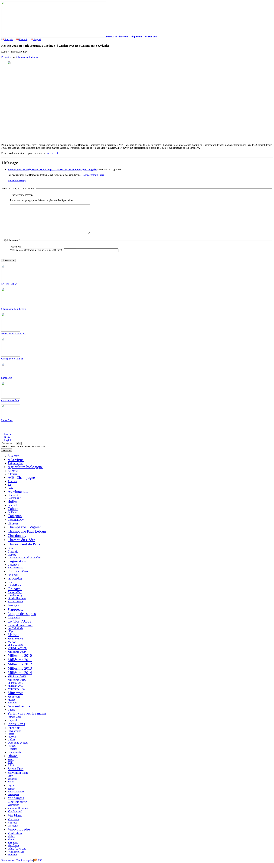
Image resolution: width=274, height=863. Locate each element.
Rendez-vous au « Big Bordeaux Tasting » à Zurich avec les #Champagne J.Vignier (52, 169)
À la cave (13, 456)
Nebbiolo (12, 702)
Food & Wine (18, 571)
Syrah (12, 785)
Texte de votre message (21, 195)
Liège (10, 631)
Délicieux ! (13, 564)
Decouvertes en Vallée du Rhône (24, 557)
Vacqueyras (13, 794)
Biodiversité (14, 495)
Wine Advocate (17, 848)
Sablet (11, 765)
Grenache (15, 589)
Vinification (15, 833)
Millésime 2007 (15, 645)
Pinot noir (14, 727)
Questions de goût (18, 742)
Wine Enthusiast (16, 851)
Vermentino (13, 805)
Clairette (12, 554)
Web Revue (13, 845)
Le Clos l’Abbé (9, 284)
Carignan (15, 516)
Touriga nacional (16, 791)
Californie (13, 512)
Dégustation (17, 561)
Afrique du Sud (15, 463)
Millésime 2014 (20, 673)
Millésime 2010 (20, 655)
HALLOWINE (15, 601)
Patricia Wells (14, 716)
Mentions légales (24, 860)
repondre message (17, 180)
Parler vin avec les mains (13, 333)
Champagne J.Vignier (27, 57)
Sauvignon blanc (18, 772)
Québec (11, 739)
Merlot (12, 642)
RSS (39, 860)
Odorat (11, 709)
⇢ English (6, 440)
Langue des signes (22, 614)
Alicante (13, 470)
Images (13, 605)
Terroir (11, 788)
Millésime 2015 (17, 676)
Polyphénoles (14, 731)
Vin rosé (12, 822)
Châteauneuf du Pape (24, 544)
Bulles (12, 501)
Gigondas (15, 578)
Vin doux (13, 819)
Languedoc (14, 617)
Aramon (12, 481)
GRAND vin (14, 585)
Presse (11, 733)
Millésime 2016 (17, 679)
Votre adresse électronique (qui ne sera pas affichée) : (36, 250)
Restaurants (14, 752)
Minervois (15, 693)
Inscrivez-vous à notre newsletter (17, 446)
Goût (10, 582)
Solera (11, 781)
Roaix (11, 759)
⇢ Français (6, 434)
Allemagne (13, 474)
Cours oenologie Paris (93, 175)
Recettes (12, 748)
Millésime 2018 (15, 685)
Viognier (13, 842)
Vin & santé (15, 811)
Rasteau (12, 745)
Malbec (13, 635)
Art (9, 484)
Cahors (13, 509)
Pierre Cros (7, 420)
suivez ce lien (53, 153)
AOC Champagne (21, 477)
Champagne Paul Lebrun (13, 309)
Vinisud (11, 836)
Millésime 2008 (17, 648)
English (37, 39)
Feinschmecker (15, 567)
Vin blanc (15, 815)
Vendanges (16, 798)
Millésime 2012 (20, 664)
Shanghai (12, 778)
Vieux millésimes (18, 808)
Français (8, 39)
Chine (11, 548)
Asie (10, 487)
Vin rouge (13, 825)
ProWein (12, 736)
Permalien (6, 57)
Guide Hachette (17, 598)
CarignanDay (16, 519)
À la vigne (16, 460)
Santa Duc (6, 377)
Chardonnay (17, 536)
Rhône (13, 756)
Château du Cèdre (10, 400)
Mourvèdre (14, 696)
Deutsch (23, 39)
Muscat (11, 699)
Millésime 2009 (17, 651)
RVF (10, 762)
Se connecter (7, 860)
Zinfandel (12, 854)
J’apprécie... (17, 609)
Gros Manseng (15, 595)
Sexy (10, 775)
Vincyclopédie (19, 829)
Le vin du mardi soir (20, 625)
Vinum (11, 839)
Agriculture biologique (25, 467)
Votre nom (15, 246)
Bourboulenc (14, 498)
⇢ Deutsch (6, 437)
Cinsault (13, 551)
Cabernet (12, 505)
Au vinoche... (18, 491)
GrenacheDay (15, 592)
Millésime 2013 (20, 668)
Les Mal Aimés (15, 628)
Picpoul (12, 720)
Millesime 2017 (15, 683)
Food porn (13, 574)
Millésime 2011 (20, 660)
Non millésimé (19, 706)
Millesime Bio (16, 689)
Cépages (13, 523)
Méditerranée (15, 638)
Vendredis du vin (17, 801)
